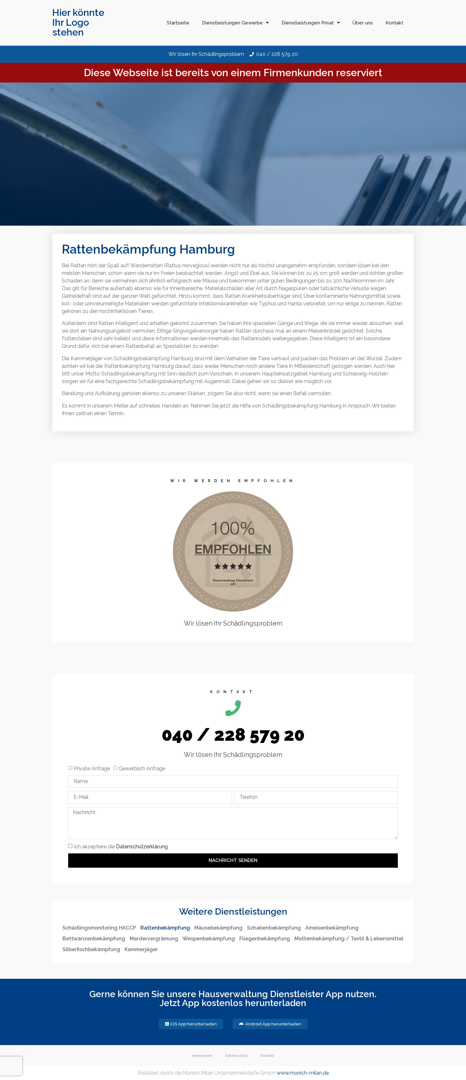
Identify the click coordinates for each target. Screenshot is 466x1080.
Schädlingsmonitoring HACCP (99, 928)
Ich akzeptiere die (121, 847)
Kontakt (394, 23)
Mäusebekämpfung (218, 928)
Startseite (178, 23)
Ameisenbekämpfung (332, 928)
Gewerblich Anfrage (142, 768)
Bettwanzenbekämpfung (93, 939)
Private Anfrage (92, 768)
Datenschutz (236, 1055)
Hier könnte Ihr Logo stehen (78, 22)
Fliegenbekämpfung (264, 939)
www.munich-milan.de (303, 1073)
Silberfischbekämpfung (91, 949)
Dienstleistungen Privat (308, 23)
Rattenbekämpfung (165, 928)
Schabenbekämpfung (274, 928)
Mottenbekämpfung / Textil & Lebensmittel (349, 939)
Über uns (363, 23)
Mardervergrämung (154, 939)
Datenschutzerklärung (142, 847)
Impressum (202, 1055)
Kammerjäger (141, 949)
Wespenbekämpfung (209, 939)
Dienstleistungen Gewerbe (232, 23)
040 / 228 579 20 (233, 734)
